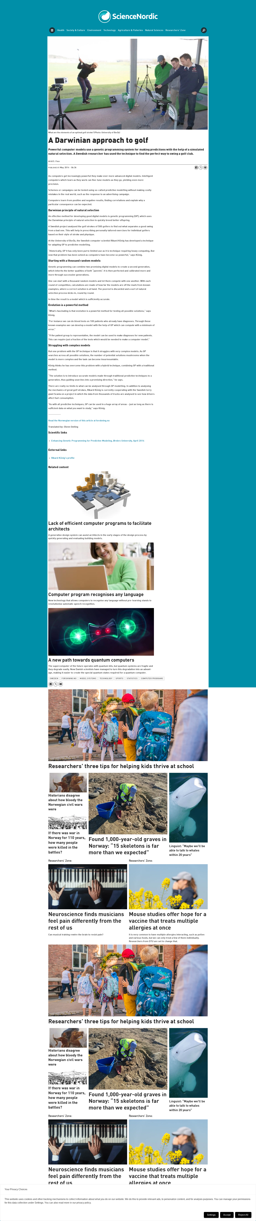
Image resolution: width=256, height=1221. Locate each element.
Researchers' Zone (175, 30)
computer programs (152, 679)
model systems (88, 679)
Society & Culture (76, 30)
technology (106, 679)
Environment (94, 30)
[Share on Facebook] (196, 168)
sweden (54, 679)
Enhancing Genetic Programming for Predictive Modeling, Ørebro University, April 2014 (97, 441)
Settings (211, 1215)
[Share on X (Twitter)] (201, 168)
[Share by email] (205, 168)
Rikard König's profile (63, 458)
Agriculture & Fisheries (130, 30)
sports (119, 679)
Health (60, 30)
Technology (109, 30)
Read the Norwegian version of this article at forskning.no (79, 421)
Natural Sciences (154, 30)
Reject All (243, 1215)
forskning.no (69, 679)
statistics (132, 679)
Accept (227, 1215)
